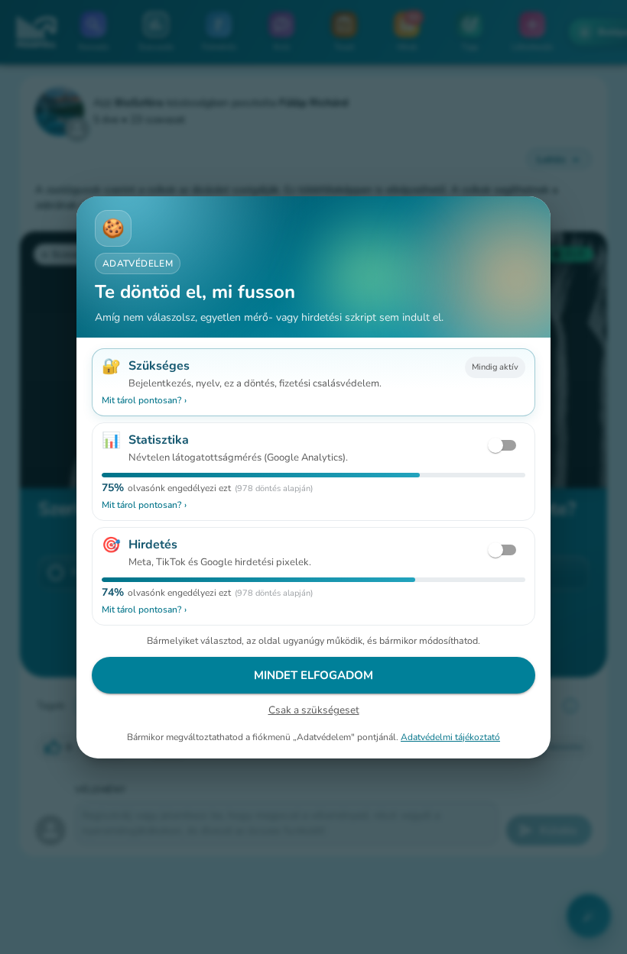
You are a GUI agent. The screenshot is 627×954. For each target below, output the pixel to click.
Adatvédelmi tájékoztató (450, 736)
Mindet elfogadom (313, 675)
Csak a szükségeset (313, 710)
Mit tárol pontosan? (144, 400)
